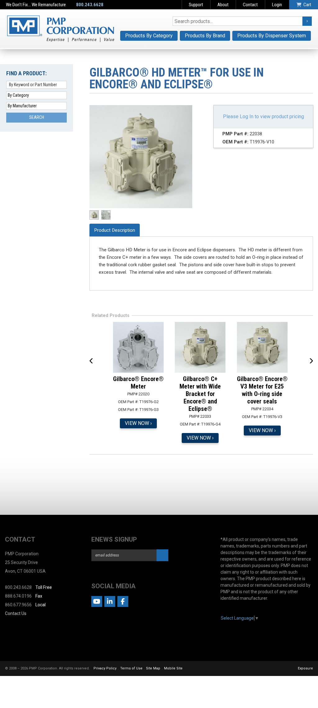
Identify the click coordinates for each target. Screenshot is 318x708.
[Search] (307, 21)
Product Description (114, 230)
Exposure (305, 668)
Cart (307, 4)
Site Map (153, 668)
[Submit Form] (162, 555)
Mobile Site (173, 668)
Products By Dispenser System (271, 36)
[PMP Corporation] (60, 28)
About (223, 4)
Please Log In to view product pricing (263, 116)
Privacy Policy (104, 668)
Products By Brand (205, 36)
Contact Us (15, 613)
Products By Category (149, 36)
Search (36, 117)
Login (277, 4)
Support (196, 4)
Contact (250, 4)
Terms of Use (131, 668)
